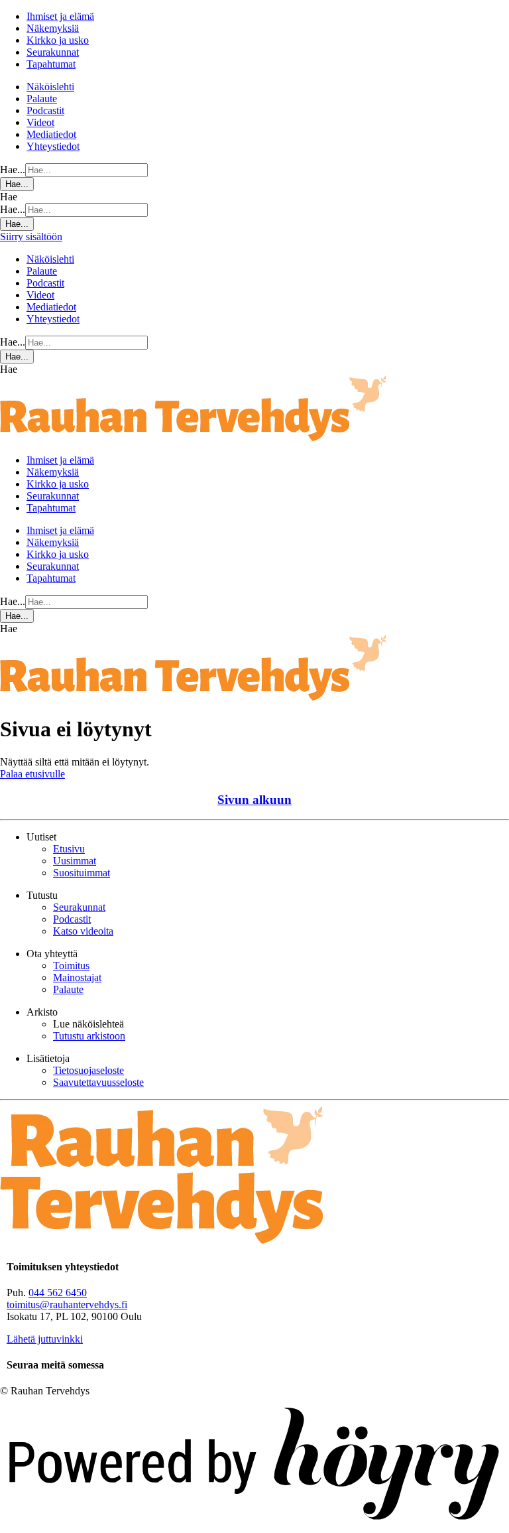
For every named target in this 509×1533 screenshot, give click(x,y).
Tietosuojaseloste (88, 1070)
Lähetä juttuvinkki (45, 1339)
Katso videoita (83, 931)
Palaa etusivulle (32, 773)
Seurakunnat (53, 52)
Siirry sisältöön (31, 236)
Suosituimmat (81, 872)
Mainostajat (77, 977)
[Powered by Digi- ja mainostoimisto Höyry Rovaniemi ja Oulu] (254, 1526)
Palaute (42, 98)
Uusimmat (74, 860)
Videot (40, 122)
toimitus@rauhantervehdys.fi (67, 1304)
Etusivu (69, 848)
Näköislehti (50, 86)
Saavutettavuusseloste (98, 1082)
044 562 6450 (57, 1292)
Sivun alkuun (254, 800)
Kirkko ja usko (58, 40)
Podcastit (45, 110)
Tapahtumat (51, 64)
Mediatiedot (51, 134)
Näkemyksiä (53, 28)
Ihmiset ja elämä (60, 16)
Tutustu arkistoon (89, 1035)
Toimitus (71, 965)
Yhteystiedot (53, 146)
